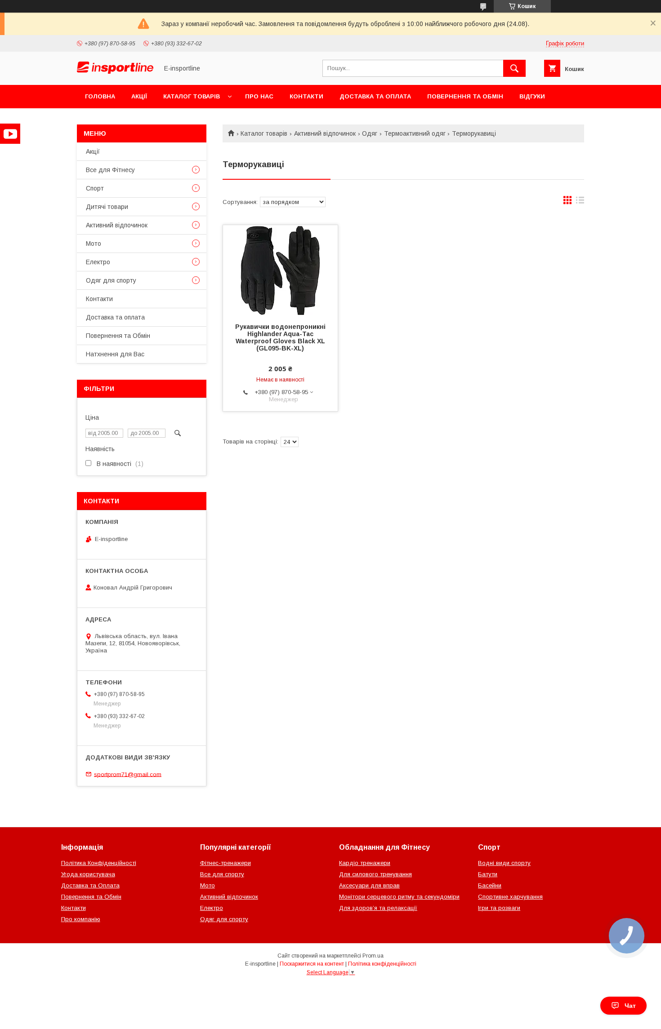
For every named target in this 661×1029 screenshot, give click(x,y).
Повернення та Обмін (465, 96)
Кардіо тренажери (364, 863)
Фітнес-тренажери (225, 863)
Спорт (95, 188)
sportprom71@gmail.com (127, 774)
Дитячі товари (107, 206)
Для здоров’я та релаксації (378, 908)
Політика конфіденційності (382, 964)
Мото (93, 243)
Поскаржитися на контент (312, 964)
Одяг (369, 133)
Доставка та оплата (375, 96)
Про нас (259, 96)
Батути (487, 874)
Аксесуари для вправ (369, 885)
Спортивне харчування (510, 896)
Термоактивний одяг (415, 133)
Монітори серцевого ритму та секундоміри (399, 896)
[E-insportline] (115, 71)
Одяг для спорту (111, 280)
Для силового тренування (375, 874)
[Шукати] (514, 68)
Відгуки (532, 96)
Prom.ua (373, 956)
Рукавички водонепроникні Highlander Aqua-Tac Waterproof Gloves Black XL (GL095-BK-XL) (280, 337)
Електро (98, 262)
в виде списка (580, 202)
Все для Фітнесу (110, 169)
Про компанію (80, 919)
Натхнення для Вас (115, 354)
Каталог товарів (191, 96)
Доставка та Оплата (90, 885)
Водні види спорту (504, 863)
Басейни (489, 885)
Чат (630, 1005)
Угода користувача (88, 874)
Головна (100, 96)
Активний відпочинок (325, 133)
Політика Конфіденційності (98, 863)
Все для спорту (222, 874)
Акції (139, 96)
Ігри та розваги (499, 908)
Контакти (306, 96)
